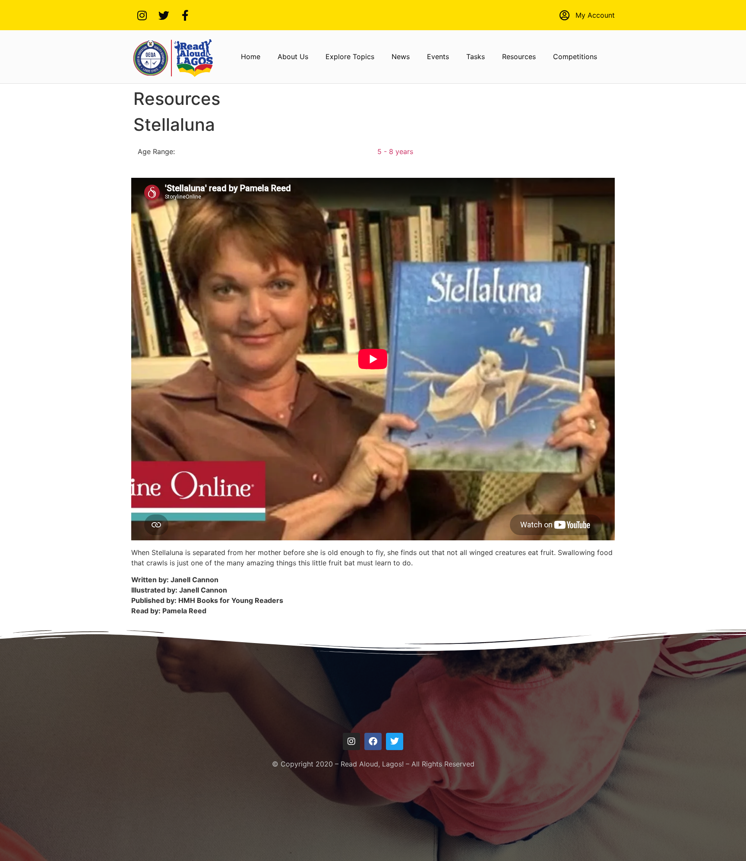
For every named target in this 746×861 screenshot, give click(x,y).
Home (250, 56)
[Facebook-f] (185, 15)
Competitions (575, 56)
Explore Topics (350, 56)
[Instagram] (142, 15)
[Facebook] (373, 741)
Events (438, 56)
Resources (519, 56)
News (401, 56)
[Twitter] (163, 15)
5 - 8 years (395, 151)
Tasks (475, 56)
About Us (293, 56)
